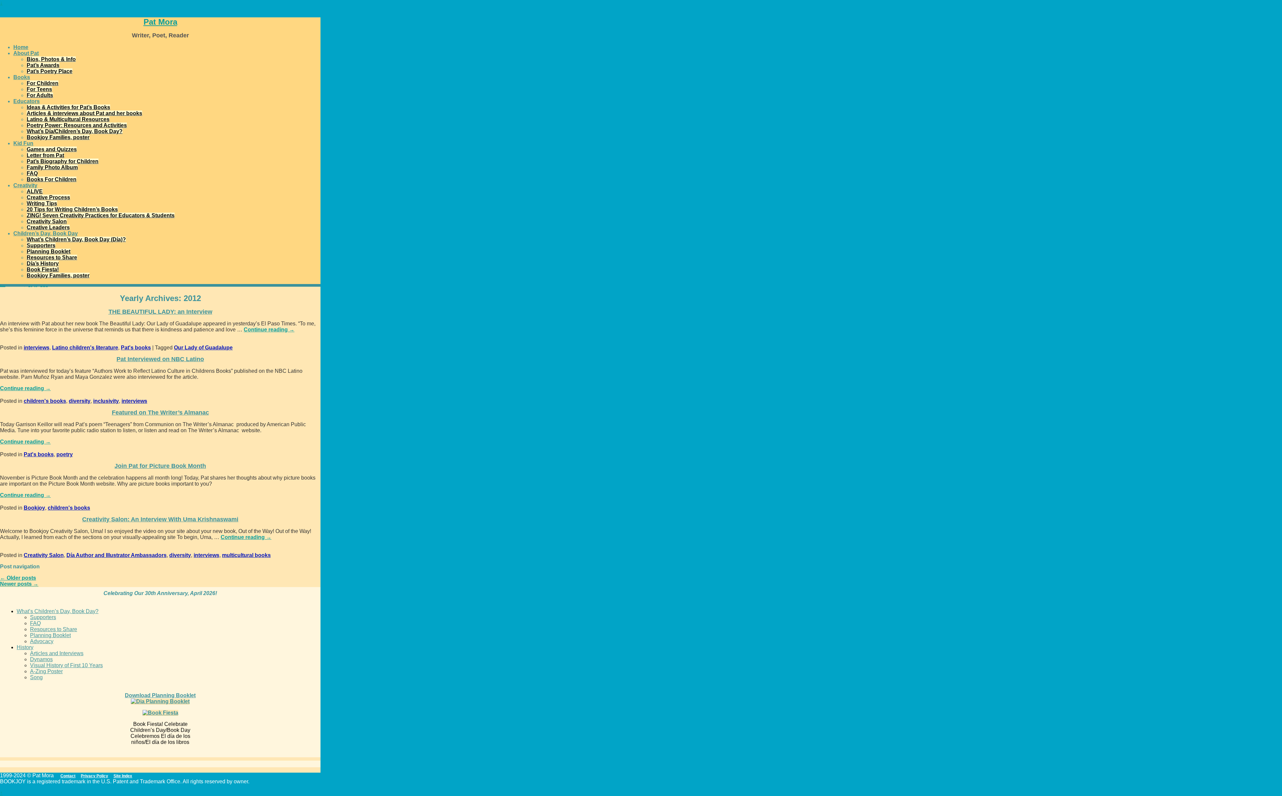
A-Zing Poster (46, 671)
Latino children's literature (85, 347)
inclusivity (106, 401)
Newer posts (19, 584)
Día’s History (43, 263)
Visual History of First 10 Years (66, 665)
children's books (45, 401)
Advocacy (41, 641)
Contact (67, 776)
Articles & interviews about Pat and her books (84, 113)
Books (21, 77)
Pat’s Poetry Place (49, 71)
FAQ (32, 173)
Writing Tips (42, 203)
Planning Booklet (48, 251)
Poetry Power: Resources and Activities (77, 125)
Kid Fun (23, 143)
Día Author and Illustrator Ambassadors (116, 555)
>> (47, 286)
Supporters (41, 245)
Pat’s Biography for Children (62, 161)
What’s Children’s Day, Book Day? (57, 611)
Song (36, 677)
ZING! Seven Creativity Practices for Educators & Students (101, 215)
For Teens (39, 89)
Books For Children (51, 179)
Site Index (123, 776)
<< (29, 286)
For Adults (40, 95)
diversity (79, 401)
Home (20, 47)
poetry (64, 454)
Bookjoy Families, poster (58, 137)
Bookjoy (34, 508)
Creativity (25, 185)
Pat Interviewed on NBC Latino (160, 359)
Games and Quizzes (52, 149)
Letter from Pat (45, 155)
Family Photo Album (52, 167)
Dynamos (41, 659)
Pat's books (136, 347)
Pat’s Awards (43, 65)
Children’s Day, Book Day (45, 233)
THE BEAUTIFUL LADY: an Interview (160, 311)
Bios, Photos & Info (51, 59)
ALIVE (35, 191)
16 (44, 286)
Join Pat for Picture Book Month (160, 466)
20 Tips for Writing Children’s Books (72, 209)
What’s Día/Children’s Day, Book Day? (75, 131)
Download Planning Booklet (160, 695)
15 (41, 286)
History (25, 647)
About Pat (26, 53)
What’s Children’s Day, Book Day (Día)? (76, 239)
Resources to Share (52, 257)
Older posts (18, 578)
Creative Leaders (48, 227)
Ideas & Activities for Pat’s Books (68, 107)
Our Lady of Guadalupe (203, 347)
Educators (26, 101)
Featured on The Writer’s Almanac (160, 412)
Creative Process (48, 197)
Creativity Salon (47, 221)
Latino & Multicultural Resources (68, 119)
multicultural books (246, 555)
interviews (36, 347)
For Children (42, 83)
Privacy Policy (94, 776)
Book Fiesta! (43, 269)
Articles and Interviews (56, 653)
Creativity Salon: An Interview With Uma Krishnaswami (160, 519)
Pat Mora (160, 21)
